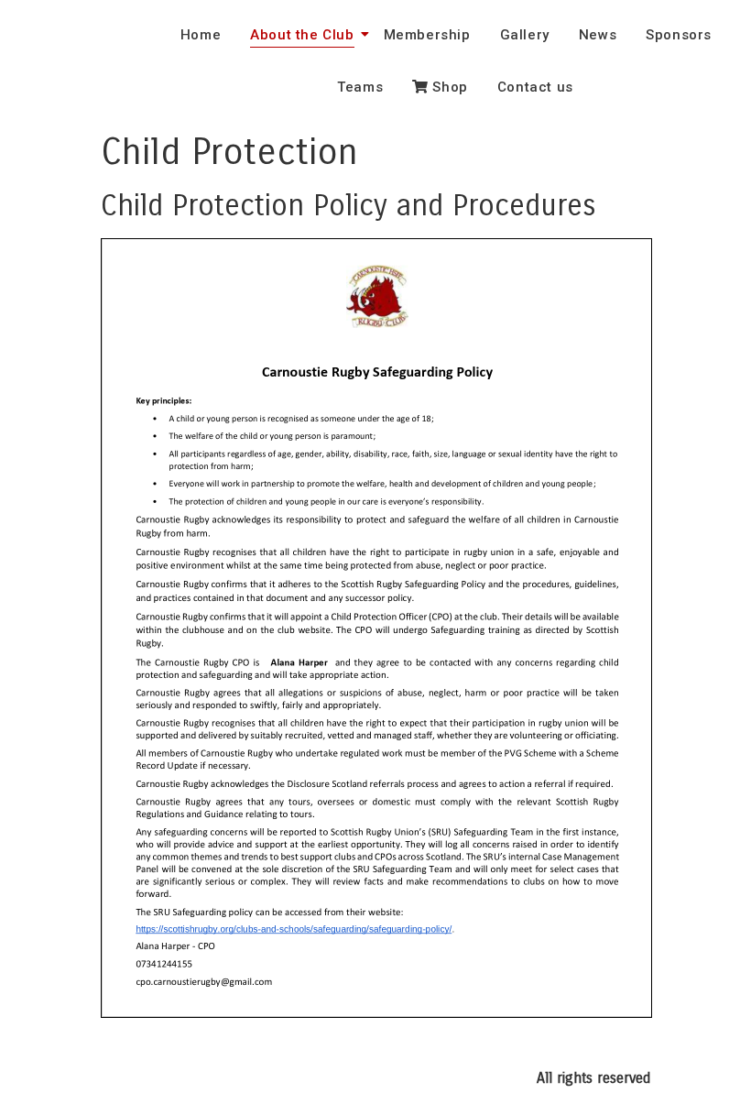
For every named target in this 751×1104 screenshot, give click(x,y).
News (597, 35)
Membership (427, 35)
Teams (360, 87)
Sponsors (679, 35)
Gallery (525, 35)
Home (200, 35)
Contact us (535, 87)
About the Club (302, 35)
